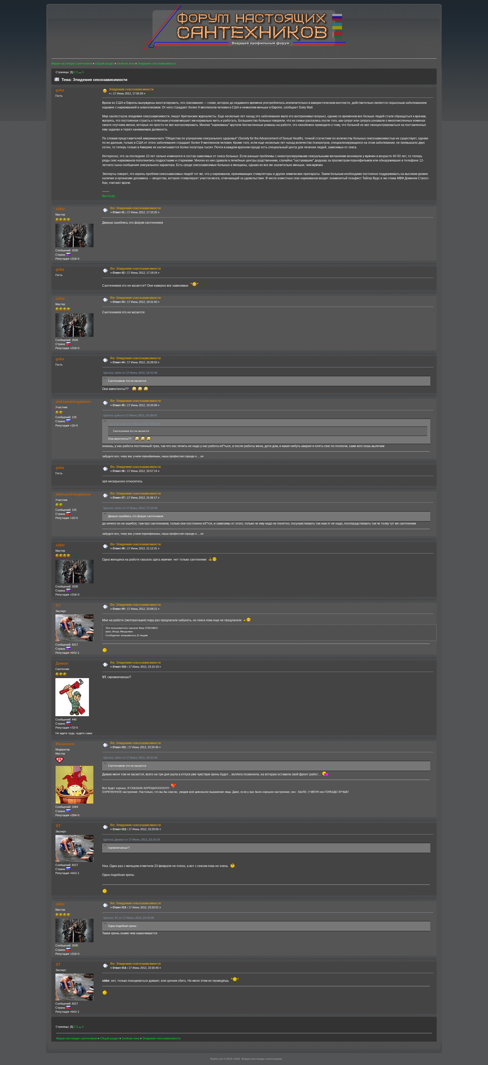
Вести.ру (108, 196)
